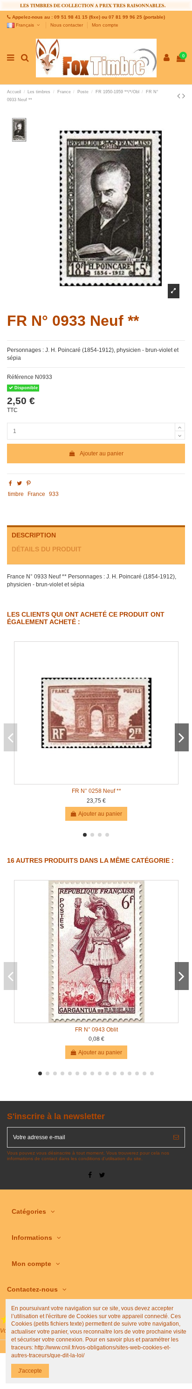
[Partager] (10, 483)
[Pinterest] (29, 483)
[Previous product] (179, 96)
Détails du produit (47, 549)
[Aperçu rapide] (96, 781)
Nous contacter (67, 25)
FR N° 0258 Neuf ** (96, 791)
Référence (20, 377)
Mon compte (105, 25)
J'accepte (30, 1371)
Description (34, 535)
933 (54, 494)
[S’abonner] (176, 1137)
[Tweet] (19, 483)
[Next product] (183, 96)
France (36, 494)
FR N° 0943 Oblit (96, 1029)
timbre (16, 494)
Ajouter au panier (101, 453)
